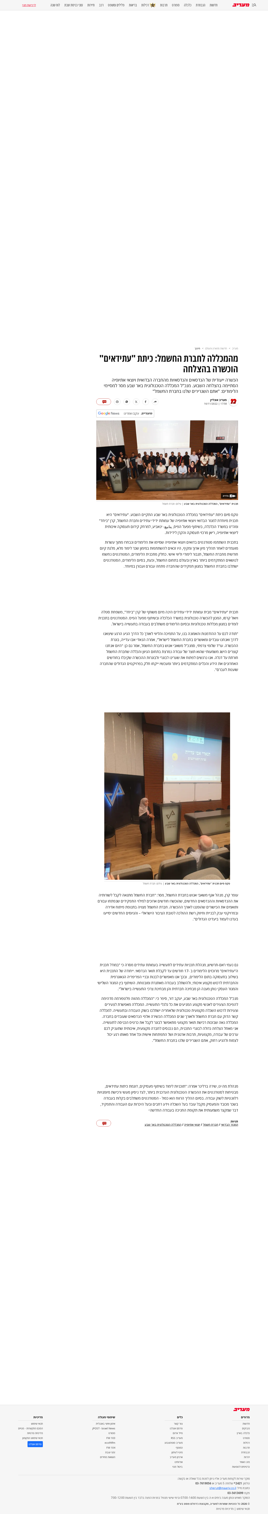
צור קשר (178, 1423)
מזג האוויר (245, 1462)
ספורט (176, 5)
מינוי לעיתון (177, 1452)
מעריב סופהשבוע (174, 1442)
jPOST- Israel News (103, 1428)
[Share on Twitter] (136, 401)
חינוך (197, 348)
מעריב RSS (177, 1438)
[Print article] (117, 401)
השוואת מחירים (107, 1457)
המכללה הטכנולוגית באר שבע (163, 1124)
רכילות (145, 5)
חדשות (213, 5)
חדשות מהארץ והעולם (216, 348)
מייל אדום (178, 1433)
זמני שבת (110, 1452)
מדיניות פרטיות (35, 1433)
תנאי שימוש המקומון (32, 1438)
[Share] (155, 401)
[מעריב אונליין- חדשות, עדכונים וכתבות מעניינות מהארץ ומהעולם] (241, 5)
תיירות (91, 5)
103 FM (110, 1438)
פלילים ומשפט (116, 5)
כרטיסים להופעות (241, 1466)
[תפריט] (254, 5)
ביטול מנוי (177, 1466)
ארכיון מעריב (176, 1457)
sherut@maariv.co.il (222, 1488)
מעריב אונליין (218, 400)
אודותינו (179, 1462)
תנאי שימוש (37, 1423)
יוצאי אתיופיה (192, 1124)
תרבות (164, 5)
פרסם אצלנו (176, 1428)
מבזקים (246, 1428)
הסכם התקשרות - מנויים (30, 1428)
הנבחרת (200, 5)
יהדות (247, 1457)
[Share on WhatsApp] (126, 401)
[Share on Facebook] (145, 401)
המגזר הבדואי (229, 1124)
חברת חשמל (210, 1124)
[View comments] (103, 401)
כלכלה (187, 5)
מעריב (235, 348)
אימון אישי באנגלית (105, 1423)
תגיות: (234, 1121)
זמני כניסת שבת (73, 5)
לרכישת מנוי (29, 5)
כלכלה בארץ (243, 1433)
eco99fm (110, 1442)
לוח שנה (55, 5)
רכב (101, 5)
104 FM (110, 1447)
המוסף (179, 1447)
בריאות (133, 5)
